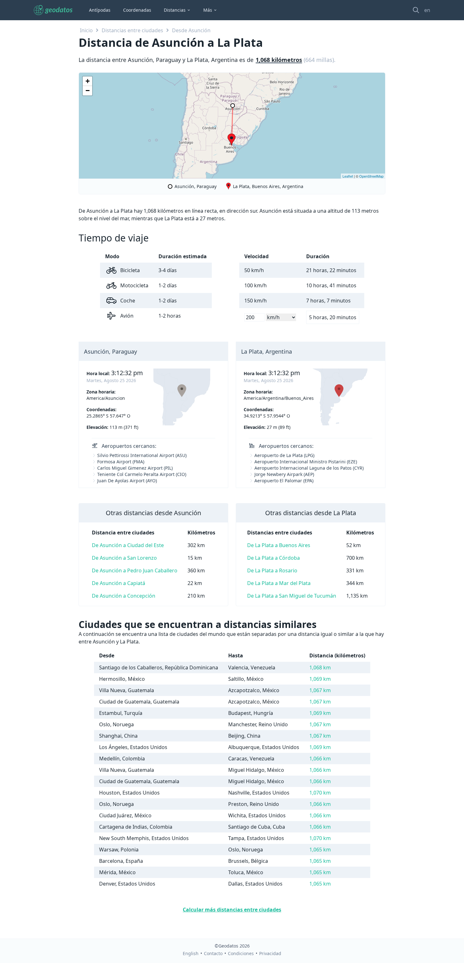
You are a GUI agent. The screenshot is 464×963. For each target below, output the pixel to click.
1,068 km (320, 667)
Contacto (213, 953)
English (191, 953)
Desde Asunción (191, 30)
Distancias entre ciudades (132, 30)
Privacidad (270, 953)
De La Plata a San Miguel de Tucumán (291, 595)
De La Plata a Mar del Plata (279, 583)
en (427, 10)
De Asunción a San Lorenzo (124, 557)
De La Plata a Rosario (272, 570)
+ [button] (88, 81)
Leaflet (347, 176)
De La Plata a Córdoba (273, 557)
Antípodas (99, 10)
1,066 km (320, 758)
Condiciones (241, 953)
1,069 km (320, 678)
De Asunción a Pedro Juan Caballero (134, 570)
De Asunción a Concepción (123, 595)
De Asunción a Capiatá (118, 583)
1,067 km (320, 690)
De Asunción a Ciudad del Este (128, 545)
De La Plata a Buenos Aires (278, 545)
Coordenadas (137, 10)
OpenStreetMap (371, 176)
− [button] (88, 90)
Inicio (86, 30)
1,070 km (320, 792)
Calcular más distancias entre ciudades (232, 909)
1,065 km (320, 849)
